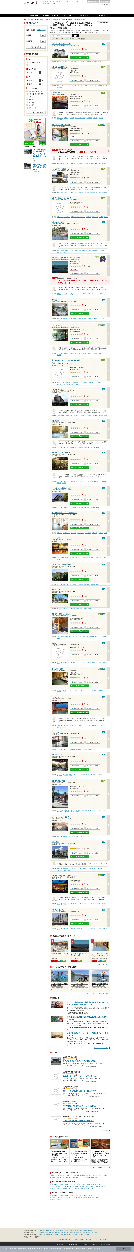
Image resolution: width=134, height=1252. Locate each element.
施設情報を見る (77, 53)
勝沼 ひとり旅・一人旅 (62, 382)
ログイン (102, 4)
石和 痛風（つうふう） (76, 662)
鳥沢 (64, 1175)
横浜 (40, 1234)
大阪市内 (71, 1234)
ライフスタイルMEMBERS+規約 (97, 1244)
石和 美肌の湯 (66, 353)
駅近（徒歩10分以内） (78, 1186)
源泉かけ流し (103, 1186)
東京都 (66, 1230)
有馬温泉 (51, 1232)
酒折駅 (106, 217)
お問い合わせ (106, 1239)
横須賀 (48, 1234)
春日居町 (52, 1177)
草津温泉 (42, 1232)
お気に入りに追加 (93, 53)
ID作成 (108, 4)
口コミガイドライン (90, 1239)
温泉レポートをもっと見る (101, 1048)
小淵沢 (96, 1177)
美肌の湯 (65, 1188)
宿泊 (51, 1184)
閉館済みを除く (82, 39)
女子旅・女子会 (93, 1186)
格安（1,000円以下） (97, 1184)
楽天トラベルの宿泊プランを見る (79, 57)
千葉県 (52, 1230)
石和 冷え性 (73, 353)
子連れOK (91, 1188)
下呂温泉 (63, 1232)
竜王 (70, 1177)
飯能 (62, 1234)
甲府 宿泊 (59, 61)
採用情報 (108, 1244)
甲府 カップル (67, 85)
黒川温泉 (82, 1232)
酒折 (63, 1177)
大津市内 (83, 1234)
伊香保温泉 (70, 1232)
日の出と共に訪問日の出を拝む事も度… (78, 1121)
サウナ (58, 1186)
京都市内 (77, 1234)
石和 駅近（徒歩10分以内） (78, 217)
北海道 (76, 1230)
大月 (71, 1175)
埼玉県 (47, 1230)
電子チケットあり (58, 39)
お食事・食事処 (64, 1184)
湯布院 (88, 1232)
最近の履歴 (105, 1)
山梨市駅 (88, 61)
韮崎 (77, 1177)
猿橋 (68, 1175)
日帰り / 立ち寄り (34, 62)
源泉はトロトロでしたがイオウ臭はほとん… (80, 1076)
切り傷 (75, 1197)
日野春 (88, 1177)
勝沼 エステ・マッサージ (75, 382)
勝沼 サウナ (99, 382)
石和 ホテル (65, 507)
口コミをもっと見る (103, 1130)
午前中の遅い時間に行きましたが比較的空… (80, 1106)
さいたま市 (56, 1234)
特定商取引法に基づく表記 (75, 1244)
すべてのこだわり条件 (36, 112)
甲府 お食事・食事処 (68, 61)
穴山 (84, 1177)
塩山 (96, 1175)
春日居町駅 (94, 61)
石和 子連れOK (86, 690)
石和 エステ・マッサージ (83, 725)
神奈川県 (42, 1230)
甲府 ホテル (77, 61)
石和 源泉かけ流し (101, 810)
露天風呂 (56, 1184)
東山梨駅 (83, 61)
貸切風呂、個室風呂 (56, 1188)
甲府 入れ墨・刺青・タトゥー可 (88, 293)
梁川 (61, 1175)
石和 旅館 (88, 250)
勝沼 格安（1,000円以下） (89, 382)
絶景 (85, 1188)
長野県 (80, 1230)
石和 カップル (66, 318)
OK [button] (124, 1248)
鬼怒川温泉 (94, 1232)
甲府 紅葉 (72, 118)
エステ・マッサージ (84, 1184)
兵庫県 (57, 1230)
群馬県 (62, 1230)
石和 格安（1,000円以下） (63, 217)
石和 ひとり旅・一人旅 (76, 481)
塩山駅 (100, 61)
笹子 (78, 1175)
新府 (80, 1177)
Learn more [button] (97, 1248)
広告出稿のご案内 (78, 1239)
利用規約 (85, 1244)
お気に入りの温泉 (93, 1)
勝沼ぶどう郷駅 (61, 384)
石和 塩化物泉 (60, 415)
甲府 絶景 (66, 118)
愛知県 (85, 1230)
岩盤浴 (31, 99)
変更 (43, 35)
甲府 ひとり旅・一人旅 (85, 85)
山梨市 (105, 1175)
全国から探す (41, 30)
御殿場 (66, 1234)
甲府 (67, 1177)
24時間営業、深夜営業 (36, 94)
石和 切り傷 (81, 415)
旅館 (87, 1186)
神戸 (88, 1234)
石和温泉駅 (59, 119)
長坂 (92, 1177)
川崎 (44, 1234)
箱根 (46, 1232)
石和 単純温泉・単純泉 (62, 250)
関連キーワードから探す (31, 1237)
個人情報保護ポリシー (62, 1244)
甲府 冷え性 (60, 118)
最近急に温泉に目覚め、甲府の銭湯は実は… (80, 1061)
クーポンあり (70, 39)
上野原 (52, 1175)
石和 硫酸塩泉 (68, 415)
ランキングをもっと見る (101, 964)
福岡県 (90, 1230)
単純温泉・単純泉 (74, 1188)
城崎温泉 (57, 1232)
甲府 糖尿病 (60, 193)
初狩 (74, 1175)
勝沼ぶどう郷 (90, 1175)
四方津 (57, 1175)
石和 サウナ (85, 557)
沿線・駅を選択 (36, 47)
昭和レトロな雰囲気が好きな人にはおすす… (80, 1091)
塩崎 (74, 1177)
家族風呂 (31, 105)
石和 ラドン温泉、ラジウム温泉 (65, 774)
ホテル (71, 1184)
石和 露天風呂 (73, 447)
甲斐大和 (83, 1175)
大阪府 (71, 1230)
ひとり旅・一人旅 (66, 1186)
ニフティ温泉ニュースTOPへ (100, 1167)
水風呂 (81, 1188)
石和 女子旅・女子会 (76, 318)
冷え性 (76, 1184)
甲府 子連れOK (75, 85)
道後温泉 (76, 1232)
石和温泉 (58, 1177)
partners (37, 1248)
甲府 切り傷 (60, 85)
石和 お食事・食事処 (80, 250)
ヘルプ (99, 1239)
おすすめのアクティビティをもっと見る (97, 993)
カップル (52, 1186)
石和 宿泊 (71, 250)
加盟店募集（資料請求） (65, 1239)
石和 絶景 (73, 928)
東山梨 (100, 1175)
